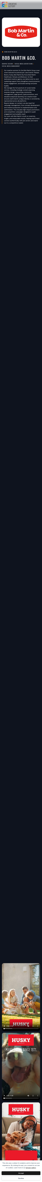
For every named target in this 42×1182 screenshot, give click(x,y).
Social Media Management (11, 66)
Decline (21, 1178)
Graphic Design (7, 64)
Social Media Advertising (24, 64)
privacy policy (31, 1168)
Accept (21, 1173)
